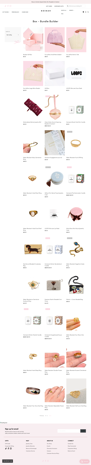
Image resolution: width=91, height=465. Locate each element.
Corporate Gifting (9, 446)
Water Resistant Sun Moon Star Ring (75, 335)
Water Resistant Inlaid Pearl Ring (32, 193)
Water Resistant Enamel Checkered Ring (76, 371)
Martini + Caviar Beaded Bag (74, 299)
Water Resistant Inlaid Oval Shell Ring (32, 229)
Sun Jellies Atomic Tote (72, 54)
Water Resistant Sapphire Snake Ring (75, 264)
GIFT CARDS (49, 6)
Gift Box (47, 88)
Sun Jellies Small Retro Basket (53, 54)
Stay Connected (72, 446)
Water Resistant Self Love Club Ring (76, 406)
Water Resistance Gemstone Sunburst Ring (31, 300)
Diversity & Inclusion (52, 448)
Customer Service (30, 451)
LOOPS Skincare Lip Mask (52, 228)
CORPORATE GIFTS (59, 6)
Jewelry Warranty (30, 446)
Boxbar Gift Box (27, 54)
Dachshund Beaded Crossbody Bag (32, 264)
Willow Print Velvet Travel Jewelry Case (54, 194)
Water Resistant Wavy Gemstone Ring (32, 158)
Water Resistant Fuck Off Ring (74, 157)
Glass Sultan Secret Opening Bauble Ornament (53, 123)
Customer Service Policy (53, 453)
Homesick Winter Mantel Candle (32, 335)
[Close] (11, 461)
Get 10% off (6, 461)
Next (50, 415)
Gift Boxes (5, 12)
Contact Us (70, 443)
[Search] (67, 6)
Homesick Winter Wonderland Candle (53, 264)
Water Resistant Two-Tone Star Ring (33, 406)
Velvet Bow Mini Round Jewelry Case (75, 229)
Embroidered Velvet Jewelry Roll (32, 122)
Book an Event (71, 451)
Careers (49, 451)
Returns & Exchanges (31, 448)
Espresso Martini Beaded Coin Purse (53, 300)
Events (71, 10)
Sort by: (8, 31)
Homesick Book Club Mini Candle (75, 122)
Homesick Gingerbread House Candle (53, 335)
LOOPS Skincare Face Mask (74, 88)
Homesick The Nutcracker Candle (75, 193)
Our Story (49, 443)
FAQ (62, 13)
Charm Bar (25, 12)
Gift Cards (7, 443)
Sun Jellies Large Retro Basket (31, 88)
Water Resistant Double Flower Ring (53, 371)
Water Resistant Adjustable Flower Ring (54, 406)
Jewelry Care (29, 443)
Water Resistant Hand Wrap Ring (32, 370)
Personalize (15, 12)
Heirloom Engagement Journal (53, 157)
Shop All (63, 10)
